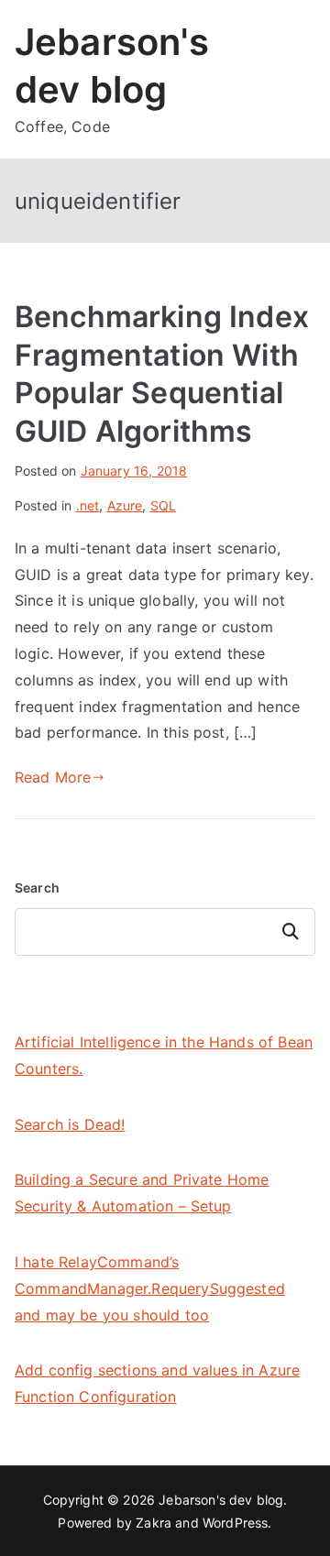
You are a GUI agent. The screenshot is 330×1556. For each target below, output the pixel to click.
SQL (163, 505)
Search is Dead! (70, 1124)
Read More (53, 777)
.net (88, 505)
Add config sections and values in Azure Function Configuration (157, 1383)
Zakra (153, 1522)
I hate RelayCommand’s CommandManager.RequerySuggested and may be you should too (150, 1288)
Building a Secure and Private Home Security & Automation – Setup (142, 1192)
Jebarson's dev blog (221, 1499)
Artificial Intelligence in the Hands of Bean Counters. (164, 1055)
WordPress (235, 1522)
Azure (125, 505)
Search (37, 887)
